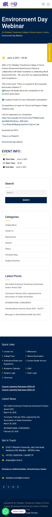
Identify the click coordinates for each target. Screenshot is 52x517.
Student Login (9, 373)
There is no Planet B (10, 136)
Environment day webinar (12, 142)
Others (8, 249)
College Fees (9, 356)
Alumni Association (35, 356)
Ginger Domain (31, 513)
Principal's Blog (11, 255)
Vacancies (8, 377)
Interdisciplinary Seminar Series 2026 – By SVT (24, 308)
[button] (5, 511)
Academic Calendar (12, 368)
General (8, 243)
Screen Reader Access (36, 361)
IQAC (29, 368)
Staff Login (32, 373)
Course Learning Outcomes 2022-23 (18, 390)
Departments (10, 237)
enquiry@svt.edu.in (14, 460)
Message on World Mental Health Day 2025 (23, 314)
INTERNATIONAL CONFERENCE (18, 303)
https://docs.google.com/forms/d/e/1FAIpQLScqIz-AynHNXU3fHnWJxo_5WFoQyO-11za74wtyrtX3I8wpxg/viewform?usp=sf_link (23, 121)
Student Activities (12, 261)
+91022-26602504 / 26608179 (19, 455)
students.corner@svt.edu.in (18, 478)
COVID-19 (9, 231)
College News (11, 225)
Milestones (31, 351)
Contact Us (8, 351)
